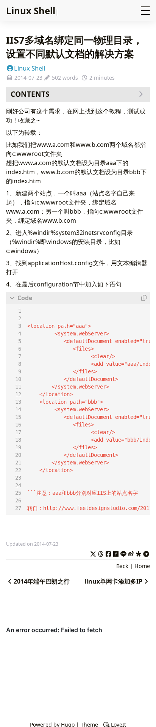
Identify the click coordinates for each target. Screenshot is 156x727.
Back (122, 566)
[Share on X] (93, 553)
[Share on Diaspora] (138, 553)
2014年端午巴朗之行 (42, 581)
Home (142, 566)
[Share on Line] (123, 553)
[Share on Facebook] (108, 553)
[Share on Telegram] (146, 553)
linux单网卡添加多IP (113, 581)
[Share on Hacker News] (116, 553)
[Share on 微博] (131, 553)
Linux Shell (29, 68)
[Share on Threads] (101, 553)
